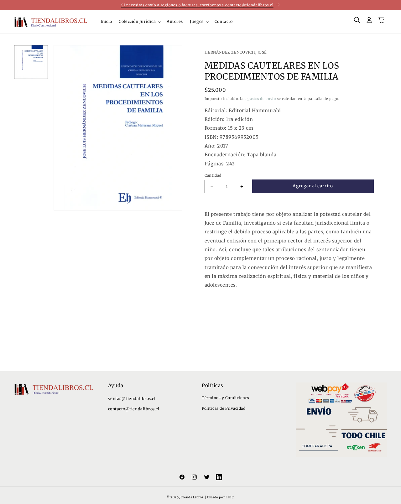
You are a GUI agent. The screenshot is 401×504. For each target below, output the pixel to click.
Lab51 (230, 497)
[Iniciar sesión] (369, 22)
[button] (140, 22)
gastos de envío (261, 98)
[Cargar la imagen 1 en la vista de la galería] (31, 62)
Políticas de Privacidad (223, 408)
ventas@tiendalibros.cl (132, 398)
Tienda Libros (192, 497)
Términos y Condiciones (225, 397)
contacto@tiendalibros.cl (133, 409)
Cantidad (213, 175)
